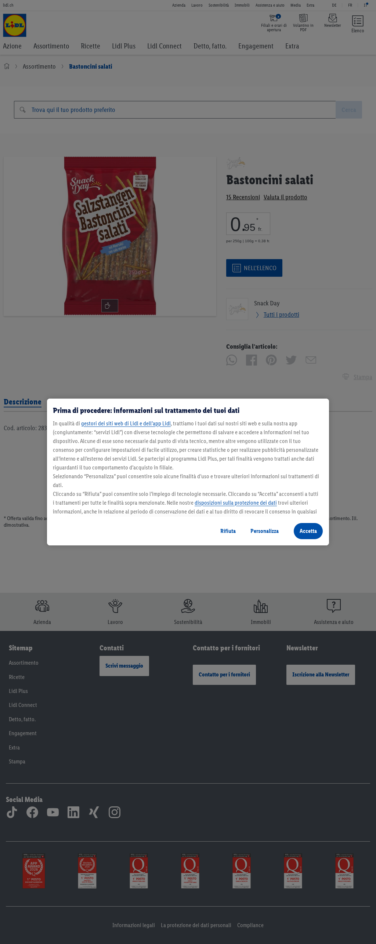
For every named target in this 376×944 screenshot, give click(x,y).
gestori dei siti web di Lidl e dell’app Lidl (126, 423)
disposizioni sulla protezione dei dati (236, 502)
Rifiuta (228, 530)
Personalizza (264, 530)
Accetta (308, 530)
